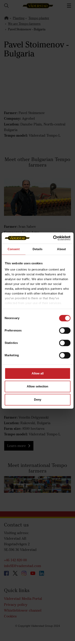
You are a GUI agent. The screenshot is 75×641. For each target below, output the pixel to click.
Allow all (38, 373)
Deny (37, 399)
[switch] (64, 333)
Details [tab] (37, 249)
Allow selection (37, 386)
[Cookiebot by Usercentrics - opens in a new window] (53, 238)
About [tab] (61, 249)
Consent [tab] (14, 249)
